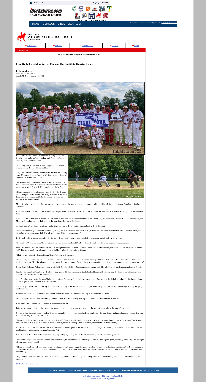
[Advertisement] (168, 35)
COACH (115, 45)
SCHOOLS (49, 24)
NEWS (136, 45)
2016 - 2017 (74, 24)
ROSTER (58, 45)
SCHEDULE (31, 45)
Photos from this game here (27, 364)
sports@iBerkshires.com (169, 23)
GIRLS (61, 24)
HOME (36, 24)
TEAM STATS (87, 45)
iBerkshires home (39, 3)
